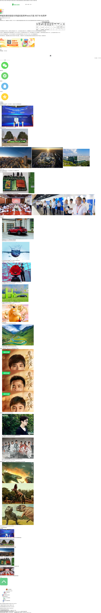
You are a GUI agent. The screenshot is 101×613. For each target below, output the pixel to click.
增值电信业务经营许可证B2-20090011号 (6, 608)
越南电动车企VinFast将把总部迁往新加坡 (9, 239)
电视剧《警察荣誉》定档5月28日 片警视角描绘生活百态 (9, 348)
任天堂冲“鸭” (4, 322)
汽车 (32, 0)
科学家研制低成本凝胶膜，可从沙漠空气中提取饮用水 (11, 260)
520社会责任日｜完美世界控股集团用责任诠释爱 (8, 127)
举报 (0, 49)
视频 (24, 0)
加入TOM (14, 610)
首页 (0, 0)
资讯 (2, 0)
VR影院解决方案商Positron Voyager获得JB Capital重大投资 (12, 282)
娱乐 (6, 0)
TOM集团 (1, 610)
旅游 (14, 0)
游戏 (12, 0)
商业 (22, 0)
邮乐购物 (4, 610)
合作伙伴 (8, 610)
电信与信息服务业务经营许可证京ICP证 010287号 (8, 603)
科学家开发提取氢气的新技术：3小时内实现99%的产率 (11, 302)
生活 (16, 0)
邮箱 (21, 0)
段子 (29, 0)
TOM (1, 105)
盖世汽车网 (4, 240)
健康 (27, 0)
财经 (26, 0)
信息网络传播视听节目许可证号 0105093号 (7, 606)
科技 (36, 0)
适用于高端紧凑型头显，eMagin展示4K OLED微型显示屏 (9, 170)
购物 (34, 0)
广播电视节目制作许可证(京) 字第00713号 (7, 605)
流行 (4, 0)
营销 (19, 0)
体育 (7, 0)
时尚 (11, 0)
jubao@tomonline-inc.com (26, 612)
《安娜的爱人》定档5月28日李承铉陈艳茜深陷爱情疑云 (11, 435)
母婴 (17, 0)
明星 (9, 0)
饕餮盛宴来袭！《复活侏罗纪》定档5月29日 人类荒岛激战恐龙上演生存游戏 (12, 461)
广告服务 (11, 610)
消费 (31, 0)
